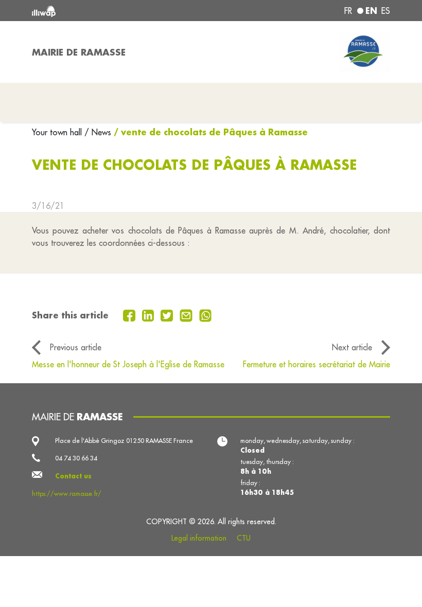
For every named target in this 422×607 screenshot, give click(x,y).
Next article (352, 347)
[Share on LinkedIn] (149, 315)
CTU (244, 538)
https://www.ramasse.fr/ (66, 493)
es (385, 11)
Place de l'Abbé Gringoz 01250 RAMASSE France (124, 440)
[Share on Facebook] (130, 315)
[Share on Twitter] (168, 315)
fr (348, 11)
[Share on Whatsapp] (205, 315)
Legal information (198, 538)
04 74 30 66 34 (76, 458)
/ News (97, 132)
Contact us (73, 476)
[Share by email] (187, 315)
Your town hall (58, 132)
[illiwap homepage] (103, 10)
